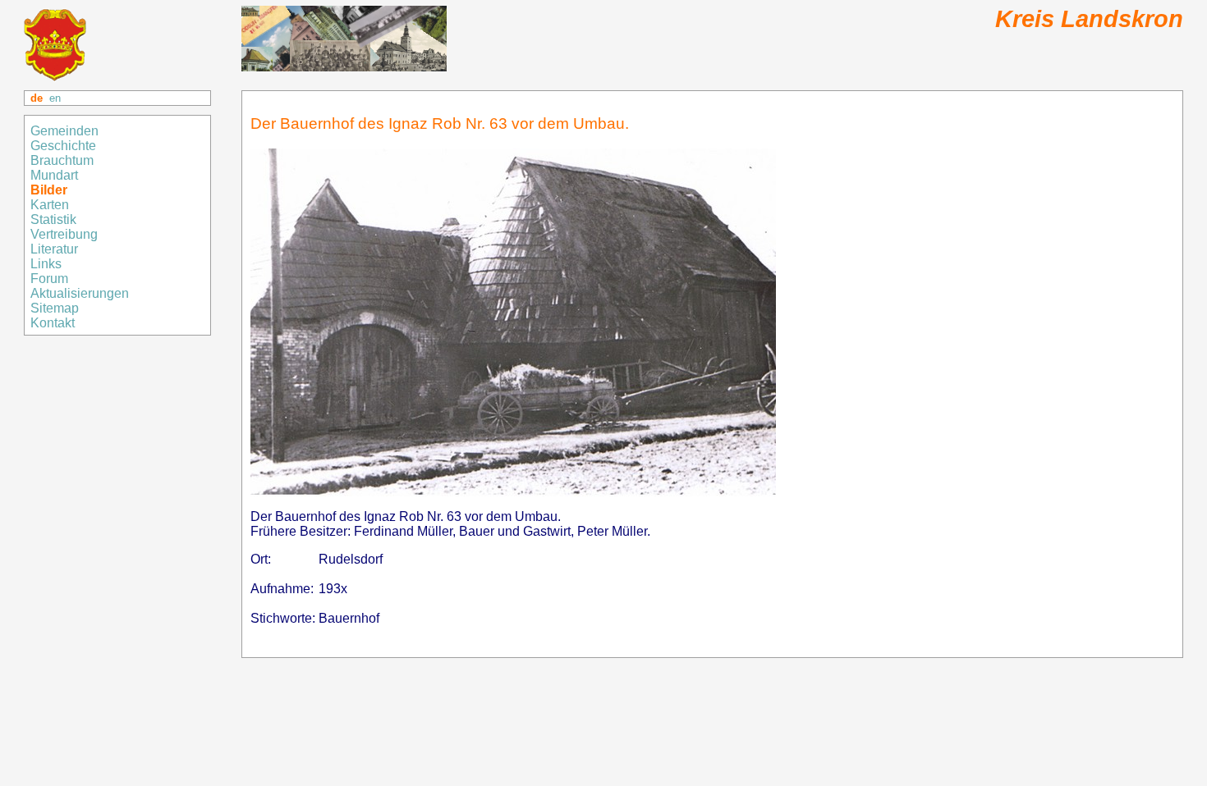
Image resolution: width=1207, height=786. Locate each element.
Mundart (54, 175)
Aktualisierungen (79, 293)
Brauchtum (62, 160)
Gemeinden (66, 131)
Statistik (53, 219)
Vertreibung (65, 234)
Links (47, 264)
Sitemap (56, 308)
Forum (49, 279)
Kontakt (54, 323)
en (55, 98)
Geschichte (63, 146)
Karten (51, 205)
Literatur (54, 249)
